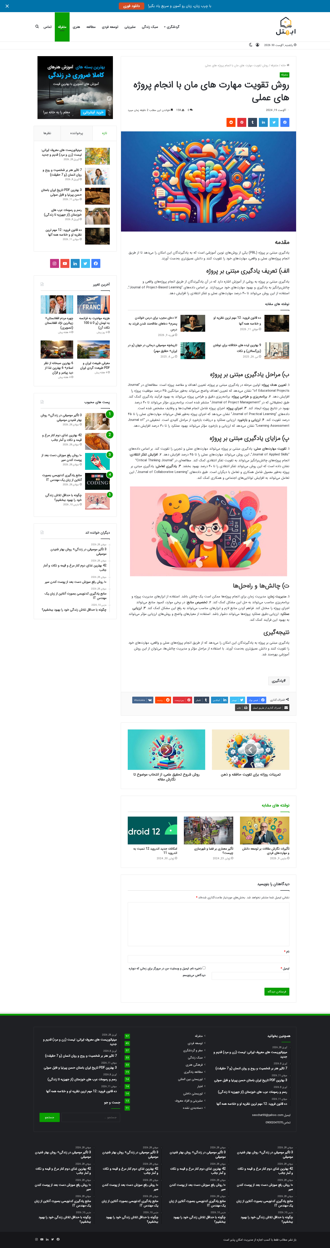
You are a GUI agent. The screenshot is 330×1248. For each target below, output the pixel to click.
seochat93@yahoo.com (267, 1115)
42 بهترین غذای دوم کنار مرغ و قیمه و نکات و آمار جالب (62, 437)
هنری (76, 27)
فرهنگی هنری (194, 1064)
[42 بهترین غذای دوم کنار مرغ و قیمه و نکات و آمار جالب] (97, 441)
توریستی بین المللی (190, 1079)
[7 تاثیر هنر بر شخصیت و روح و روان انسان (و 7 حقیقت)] (97, 176)
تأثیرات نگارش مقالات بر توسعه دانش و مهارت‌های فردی (265, 850)
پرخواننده (76, 133)
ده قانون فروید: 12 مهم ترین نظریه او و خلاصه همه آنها (64, 232)
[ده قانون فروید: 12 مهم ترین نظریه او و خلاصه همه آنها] (276, 323)
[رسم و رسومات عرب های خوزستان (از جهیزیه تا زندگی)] (97, 216)
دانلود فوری (131, 6)
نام (286, 951)
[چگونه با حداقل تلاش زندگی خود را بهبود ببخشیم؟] (97, 501)
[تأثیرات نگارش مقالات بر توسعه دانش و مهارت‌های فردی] (264, 830)
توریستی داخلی (193, 1093)
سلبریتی (130, 27)
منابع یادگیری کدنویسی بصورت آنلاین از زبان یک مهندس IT (62, 477)
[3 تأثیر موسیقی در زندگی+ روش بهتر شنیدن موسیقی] (97, 421)
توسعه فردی (110, 27)
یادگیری (277, 681)
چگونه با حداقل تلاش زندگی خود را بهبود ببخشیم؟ (63, 497)
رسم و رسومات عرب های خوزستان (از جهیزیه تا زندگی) (63, 212)
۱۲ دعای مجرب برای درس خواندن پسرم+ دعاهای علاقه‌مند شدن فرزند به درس (153, 323)
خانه (284, 65)
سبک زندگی (150, 27)
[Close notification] (7, 6)
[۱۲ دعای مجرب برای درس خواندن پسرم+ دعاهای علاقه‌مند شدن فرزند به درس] (192, 323)
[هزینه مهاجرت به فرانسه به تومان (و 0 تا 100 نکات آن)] (93, 304)
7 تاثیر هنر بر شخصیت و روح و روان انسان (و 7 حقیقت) (62, 172)
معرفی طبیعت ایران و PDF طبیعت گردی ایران (95, 365)
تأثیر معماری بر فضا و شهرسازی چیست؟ (213, 850)
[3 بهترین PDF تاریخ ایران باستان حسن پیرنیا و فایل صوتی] (97, 196)
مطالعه (91, 27)
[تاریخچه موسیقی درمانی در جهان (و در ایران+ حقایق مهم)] (192, 350)
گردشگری (173, 27)
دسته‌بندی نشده (193, 1108)
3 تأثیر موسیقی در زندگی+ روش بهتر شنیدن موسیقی (61, 417)
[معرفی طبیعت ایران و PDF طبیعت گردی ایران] (93, 349)
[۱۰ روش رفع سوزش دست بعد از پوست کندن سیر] (97, 461)
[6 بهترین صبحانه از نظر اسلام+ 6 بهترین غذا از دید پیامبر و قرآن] (57, 349)
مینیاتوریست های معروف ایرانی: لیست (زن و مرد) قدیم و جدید (61, 152)
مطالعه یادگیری (193, 1072)
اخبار (200, 1086)
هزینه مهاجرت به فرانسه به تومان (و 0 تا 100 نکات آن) (94, 323)
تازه (104, 133)
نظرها (47, 133)
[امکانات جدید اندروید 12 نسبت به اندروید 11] (152, 830)
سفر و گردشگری (193, 1050)
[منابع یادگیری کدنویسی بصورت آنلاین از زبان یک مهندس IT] (97, 481)
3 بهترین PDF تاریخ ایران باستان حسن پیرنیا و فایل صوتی (61, 192)
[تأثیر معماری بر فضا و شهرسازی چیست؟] (208, 830)
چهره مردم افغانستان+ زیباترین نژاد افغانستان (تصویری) (59, 323)
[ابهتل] (285, 27)
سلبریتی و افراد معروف (189, 1100)
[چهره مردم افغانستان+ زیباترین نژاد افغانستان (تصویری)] (57, 304)
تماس (48, 27)
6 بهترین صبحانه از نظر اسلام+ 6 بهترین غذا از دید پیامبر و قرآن (58, 368)
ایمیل (285, 968)
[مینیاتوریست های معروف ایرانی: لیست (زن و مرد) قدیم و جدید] (97, 156)
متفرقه (62, 27)
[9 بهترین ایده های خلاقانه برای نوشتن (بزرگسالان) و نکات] (276, 350)
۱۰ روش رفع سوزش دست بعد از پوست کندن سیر (62, 457)
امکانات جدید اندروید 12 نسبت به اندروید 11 (155, 850)
